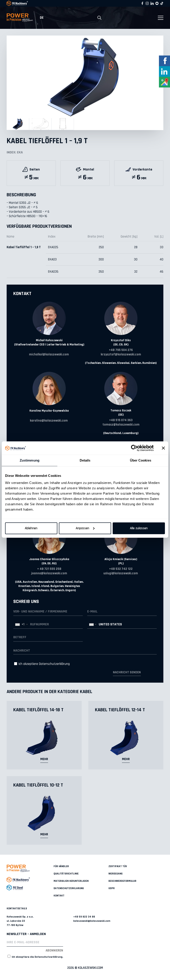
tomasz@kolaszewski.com (120, 424)
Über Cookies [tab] (140, 460)
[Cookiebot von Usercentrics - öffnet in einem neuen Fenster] (134, 448)
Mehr (44, 759)
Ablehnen (31, 528)
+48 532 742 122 (121, 569)
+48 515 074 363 (121, 420)
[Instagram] (147, 3)
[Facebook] (142, 3)
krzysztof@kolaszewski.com (121, 354)
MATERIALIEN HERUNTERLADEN (71, 881)
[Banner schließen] (163, 448)
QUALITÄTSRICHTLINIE (66, 873)
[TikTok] (161, 3)
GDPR (111, 888)
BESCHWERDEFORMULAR (122, 881)
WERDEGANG (115, 873)
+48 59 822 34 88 (84, 916)
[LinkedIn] (152, 3)
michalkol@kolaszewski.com (49, 354)
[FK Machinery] (30, 879)
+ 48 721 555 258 (49, 569)
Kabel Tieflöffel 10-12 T (38, 785)
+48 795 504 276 (121, 350)
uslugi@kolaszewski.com (120, 573)
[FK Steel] (30, 887)
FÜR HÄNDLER (61, 866)
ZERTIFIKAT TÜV (117, 866)
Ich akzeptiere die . (37, 957)
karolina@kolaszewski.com (49, 420)
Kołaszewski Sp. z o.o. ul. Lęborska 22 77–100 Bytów (20, 921)
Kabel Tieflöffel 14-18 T (38, 710)
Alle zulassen (139, 528)
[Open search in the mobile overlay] (99, 18)
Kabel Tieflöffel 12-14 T (120, 710)
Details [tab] (85, 460)
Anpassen (82, 528)
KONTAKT (59, 895)
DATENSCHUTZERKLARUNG (69, 888)
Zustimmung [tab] (29, 460)
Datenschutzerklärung (54, 664)
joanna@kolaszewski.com (49, 573)
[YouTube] (156, 3)
